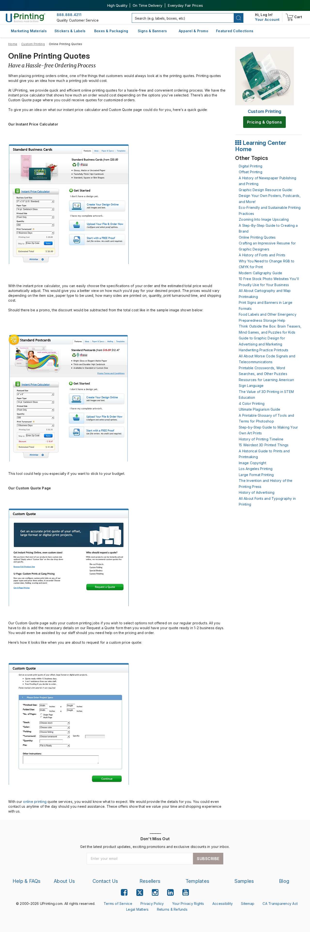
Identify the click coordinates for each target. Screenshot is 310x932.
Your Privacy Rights (188, 903)
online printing (34, 801)
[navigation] (267, 19)
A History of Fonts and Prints (262, 255)
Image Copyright (252, 463)
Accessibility (222, 903)
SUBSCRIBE (208, 858)
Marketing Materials (29, 31)
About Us (64, 881)
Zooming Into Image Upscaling (264, 219)
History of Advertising (257, 492)
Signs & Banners (152, 31)
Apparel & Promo (193, 31)
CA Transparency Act (280, 903)
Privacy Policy (152, 903)
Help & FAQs (27, 881)
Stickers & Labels (69, 31)
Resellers (150, 881)
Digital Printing (250, 166)
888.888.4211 (69, 15)
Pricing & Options (264, 122)
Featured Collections (234, 31)
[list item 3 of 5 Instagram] (155, 892)
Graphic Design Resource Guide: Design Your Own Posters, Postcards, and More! (270, 196)
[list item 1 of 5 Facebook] (124, 892)
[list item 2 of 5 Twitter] (139, 893)
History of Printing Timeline (261, 439)
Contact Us (105, 881)
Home (12, 44)
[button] (239, 18)
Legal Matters (137, 909)
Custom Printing (33, 44)
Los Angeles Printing (255, 469)
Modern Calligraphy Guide (260, 273)
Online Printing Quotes (257, 237)
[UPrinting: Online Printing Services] (25, 18)
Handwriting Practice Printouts (263, 350)
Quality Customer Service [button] (78, 20)
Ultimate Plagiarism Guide (259, 409)
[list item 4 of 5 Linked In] (170, 892)
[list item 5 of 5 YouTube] (185, 892)
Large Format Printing (256, 475)
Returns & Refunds (172, 909)
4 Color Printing (251, 403)
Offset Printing (250, 172)
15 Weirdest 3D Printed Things (263, 445)
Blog (284, 881)
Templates (197, 881)
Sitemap (247, 903)
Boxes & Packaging (111, 31)
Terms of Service (118, 903)
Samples (244, 881)
